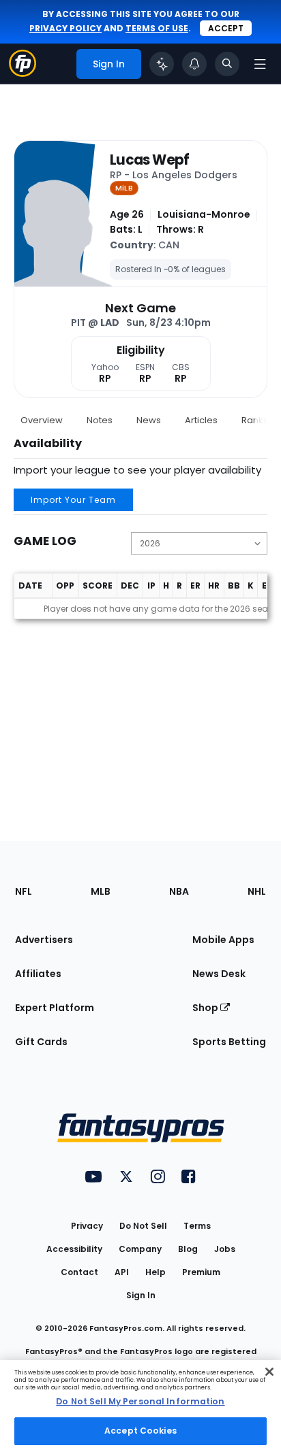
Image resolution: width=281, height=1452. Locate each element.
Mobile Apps (223, 939)
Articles (201, 420)
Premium (201, 1272)
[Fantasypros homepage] (22, 73)
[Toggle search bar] (227, 64)
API (122, 1272)
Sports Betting (229, 1042)
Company (140, 1249)
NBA (179, 891)
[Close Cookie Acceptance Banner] (269, 1371)
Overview (41, 420)
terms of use (156, 28)
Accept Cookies (140, 1430)
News (148, 420)
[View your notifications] (194, 64)
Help (155, 1272)
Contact (79, 1272)
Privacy (87, 1226)
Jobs (224, 1249)
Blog (188, 1249)
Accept (225, 28)
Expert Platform (54, 1007)
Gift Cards (41, 1042)
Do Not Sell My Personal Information (140, 1401)
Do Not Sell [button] (143, 1226)
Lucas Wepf (150, 160)
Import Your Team (73, 500)
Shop (206, 1007)
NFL (23, 891)
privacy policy (65, 28)
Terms (197, 1226)
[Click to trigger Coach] (161, 64)
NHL (257, 891)
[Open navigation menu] (260, 64)
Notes (100, 420)
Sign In (141, 1295)
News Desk (219, 973)
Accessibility (74, 1249)
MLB (100, 891)
